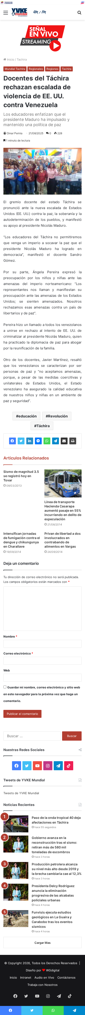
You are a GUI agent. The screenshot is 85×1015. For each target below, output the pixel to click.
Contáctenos (66, 977)
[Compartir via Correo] (64, 441)
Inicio (10, 59)
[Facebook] (12, 441)
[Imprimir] (72, 441)
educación (27, 416)
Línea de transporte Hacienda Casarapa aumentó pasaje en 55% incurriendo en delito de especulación (62, 510)
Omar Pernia (14, 133)
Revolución (58, 416)
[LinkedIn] (29, 441)
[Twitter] (21, 441)
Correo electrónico (18, 653)
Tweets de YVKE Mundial (21, 793)
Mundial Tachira (15, 69)
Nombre (10, 636)
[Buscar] (79, 14)
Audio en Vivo (44, 977)
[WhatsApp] (47, 441)
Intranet (25, 977)
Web (6, 670)
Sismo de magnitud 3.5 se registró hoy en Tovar (21, 476)
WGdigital (52, 970)
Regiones (52, 69)
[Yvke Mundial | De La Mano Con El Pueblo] (29, 12)
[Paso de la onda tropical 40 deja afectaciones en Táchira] (15, 823)
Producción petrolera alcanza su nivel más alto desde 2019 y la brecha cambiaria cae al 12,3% (57, 869)
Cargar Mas (42, 942)
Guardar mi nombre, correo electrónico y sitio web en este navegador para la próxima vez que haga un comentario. (41, 694)
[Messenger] (38, 441)
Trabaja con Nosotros (42, 985)
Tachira (22, 59)
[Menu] (5, 14)
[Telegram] (55, 441)
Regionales (36, 69)
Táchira (43, 426)
